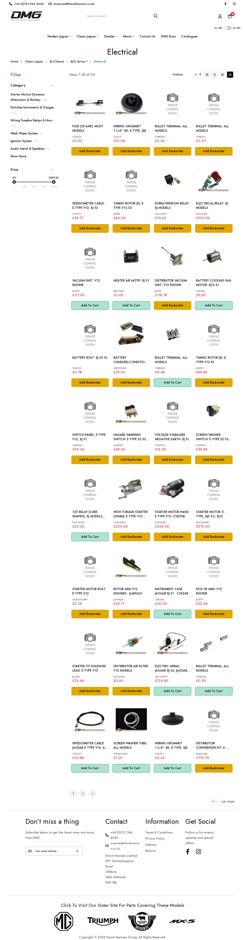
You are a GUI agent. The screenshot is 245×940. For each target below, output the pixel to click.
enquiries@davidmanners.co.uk (74, 4)
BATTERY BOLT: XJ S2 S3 (89, 358)
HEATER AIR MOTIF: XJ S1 (131, 281)
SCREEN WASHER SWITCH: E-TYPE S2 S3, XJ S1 (212, 437)
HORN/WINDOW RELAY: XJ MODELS (172, 205)
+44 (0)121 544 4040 (29, 4)
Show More (18, 156)
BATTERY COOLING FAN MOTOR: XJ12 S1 (213, 283)
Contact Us (147, 36)
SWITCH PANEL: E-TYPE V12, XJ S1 (89, 437)
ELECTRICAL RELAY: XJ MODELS (212, 205)
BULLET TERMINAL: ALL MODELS (171, 128)
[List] (207, 74)
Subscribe (77, 851)
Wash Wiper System (28, 133)
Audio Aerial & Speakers (31, 148)
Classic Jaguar (34, 61)
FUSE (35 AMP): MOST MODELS (87, 128)
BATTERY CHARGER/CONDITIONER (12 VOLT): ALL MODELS (131, 360)
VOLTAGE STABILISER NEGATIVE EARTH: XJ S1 (172, 437)
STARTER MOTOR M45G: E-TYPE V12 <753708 (172, 514)
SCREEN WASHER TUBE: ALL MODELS (130, 745)
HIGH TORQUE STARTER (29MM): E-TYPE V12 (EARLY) (131, 514)
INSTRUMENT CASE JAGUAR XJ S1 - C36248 (171, 591)
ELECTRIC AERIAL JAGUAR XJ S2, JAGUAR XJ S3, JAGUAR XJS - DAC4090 (171, 668)
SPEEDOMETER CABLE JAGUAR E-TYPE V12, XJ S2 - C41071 (88, 745)
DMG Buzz (168, 36)
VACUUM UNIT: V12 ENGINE (86, 283)
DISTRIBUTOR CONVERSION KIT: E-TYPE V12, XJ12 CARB (211, 745)
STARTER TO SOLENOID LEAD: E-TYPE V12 (89, 668)
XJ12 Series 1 (78, 61)
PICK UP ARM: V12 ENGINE (209, 591)
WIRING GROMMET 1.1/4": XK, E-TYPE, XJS (130, 128)
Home (14, 61)
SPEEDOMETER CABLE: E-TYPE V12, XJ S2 (88, 205)
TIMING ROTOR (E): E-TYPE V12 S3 (129, 205)
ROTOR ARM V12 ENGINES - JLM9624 (128, 591)
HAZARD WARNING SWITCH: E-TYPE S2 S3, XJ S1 (130, 437)
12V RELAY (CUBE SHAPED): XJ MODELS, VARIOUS (87, 514)
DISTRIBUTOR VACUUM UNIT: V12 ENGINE (171, 283)
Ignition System (25, 141)
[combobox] (122, 16)
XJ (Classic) (57, 61)
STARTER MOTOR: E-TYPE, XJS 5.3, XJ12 (210, 514)
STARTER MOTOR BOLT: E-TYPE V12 (89, 591)
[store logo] (27, 15)
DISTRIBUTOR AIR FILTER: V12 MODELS (131, 668)
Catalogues (189, 36)
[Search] (156, 16)
